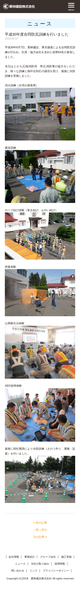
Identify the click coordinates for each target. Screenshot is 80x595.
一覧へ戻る (40, 529)
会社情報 (14, 556)
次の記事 (40, 536)
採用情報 (60, 563)
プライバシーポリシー (56, 570)
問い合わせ (17, 570)
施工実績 (66, 556)
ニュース (20, 563)
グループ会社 (48, 556)
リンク (33, 570)
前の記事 (40, 522)
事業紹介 (29, 556)
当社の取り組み (40, 563)
